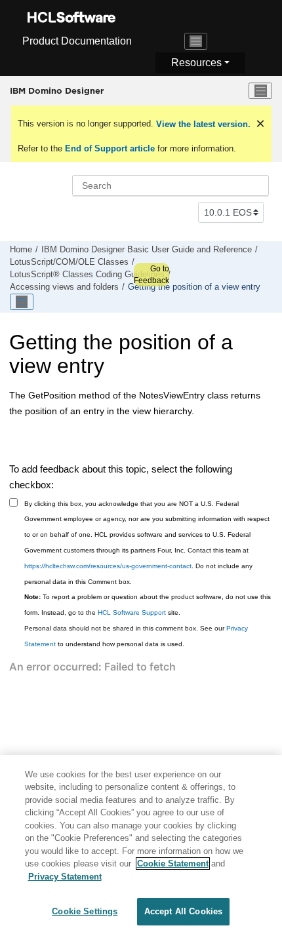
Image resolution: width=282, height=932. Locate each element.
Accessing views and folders (64, 287)
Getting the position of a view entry (194, 287)
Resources (196, 62)
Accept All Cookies (183, 911)
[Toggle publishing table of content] (21, 302)
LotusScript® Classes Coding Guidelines (87, 274)
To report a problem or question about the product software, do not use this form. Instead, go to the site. (147, 604)
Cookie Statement (173, 863)
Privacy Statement (65, 877)
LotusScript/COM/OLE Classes (69, 262)
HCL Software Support (132, 612)
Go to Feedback (151, 274)
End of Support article (109, 148)
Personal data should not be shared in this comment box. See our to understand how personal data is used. (136, 636)
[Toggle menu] (260, 91)
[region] (141, 843)
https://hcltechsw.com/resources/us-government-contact (107, 566)
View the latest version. (202, 124)
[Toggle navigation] (196, 41)
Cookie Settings (84, 911)
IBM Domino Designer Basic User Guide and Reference (146, 249)
